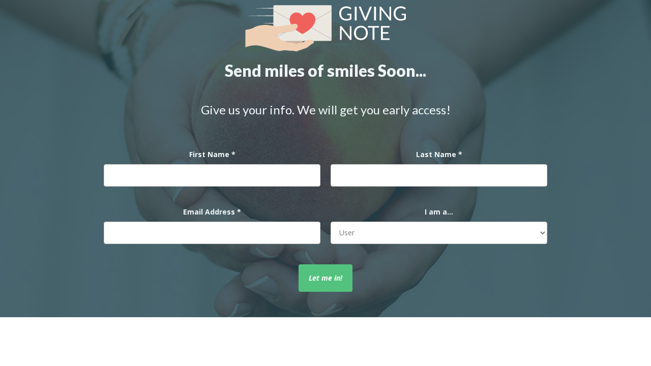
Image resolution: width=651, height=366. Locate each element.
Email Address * (212, 212)
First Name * (212, 154)
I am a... (439, 212)
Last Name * (439, 154)
